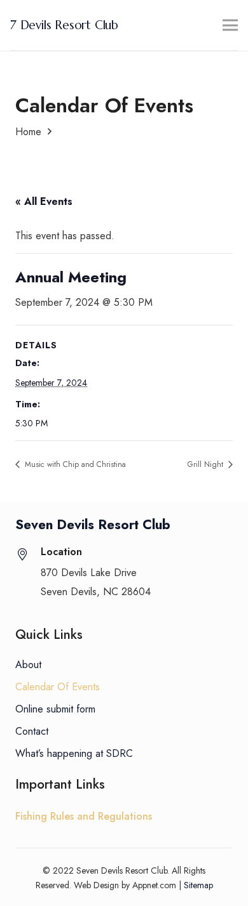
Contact (31, 731)
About (28, 664)
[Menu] (230, 25)
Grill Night (207, 464)
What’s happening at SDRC (74, 753)
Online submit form (55, 709)
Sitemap (198, 885)
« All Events (43, 201)
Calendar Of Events (57, 687)
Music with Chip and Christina (74, 464)
